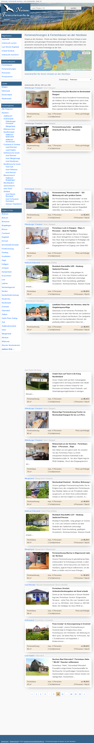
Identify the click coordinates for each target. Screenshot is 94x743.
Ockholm (5, 307)
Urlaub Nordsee (8, 51)
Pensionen (6, 73)
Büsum (4, 229)
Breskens (6, 222)
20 (80, 694)
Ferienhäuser (7, 65)
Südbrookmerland (9, 326)
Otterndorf (6, 310)
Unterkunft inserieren (10, 55)
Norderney (6, 299)
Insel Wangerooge (13, 158)
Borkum (5, 218)
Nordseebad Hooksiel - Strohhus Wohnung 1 (71, 482)
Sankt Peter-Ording (9, 318)
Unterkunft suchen (9, 43)
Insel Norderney (12, 161)
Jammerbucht (9, 186)
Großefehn (6, 256)
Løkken (5, 283)
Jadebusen (8, 116)
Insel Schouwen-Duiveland (12, 200)
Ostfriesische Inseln (12, 153)
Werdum (5, 338)
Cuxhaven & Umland (12, 144)
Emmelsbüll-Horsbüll (10, 245)
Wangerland (6, 334)
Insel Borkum (11, 155)
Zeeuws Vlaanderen (14, 204)
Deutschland (7, 95)
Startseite (6, 39)
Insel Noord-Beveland (11, 195)
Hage (4, 260)
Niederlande (6, 99)
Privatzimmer (7, 77)
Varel (4, 330)
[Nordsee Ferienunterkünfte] (15, 11)
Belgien (5, 87)
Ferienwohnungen (9, 69)
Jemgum (5, 268)
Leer (3, 280)
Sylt (3, 322)
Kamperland (6, 272)
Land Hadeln (11, 150)
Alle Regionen (7, 109)
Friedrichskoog (8, 249)
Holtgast (5, 264)
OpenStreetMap (78, 70)
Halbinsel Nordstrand (10, 141)
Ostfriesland (8, 119)
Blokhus (5, 214)
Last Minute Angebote (10, 47)
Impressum (4, 741)
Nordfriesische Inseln (12, 164)
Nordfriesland (9, 132)
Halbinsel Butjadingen (10, 179)
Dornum (5, 241)
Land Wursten (11, 147)
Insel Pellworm (12, 170)
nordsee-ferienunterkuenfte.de (34, 741)
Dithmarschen (9, 129)
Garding (5, 252)
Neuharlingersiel (8, 287)
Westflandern (9, 183)
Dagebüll (5, 237)
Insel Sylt (9, 167)
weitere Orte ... (8, 349)
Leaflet (69, 70)
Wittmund (5, 341)
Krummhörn (6, 276)
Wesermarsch (9, 175)
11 (63, 694)
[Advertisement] (58, 170)
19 (76, 694)
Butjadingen (6, 225)
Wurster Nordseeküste (11, 345)
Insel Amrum (11, 172)
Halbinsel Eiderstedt (10, 136)
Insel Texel (8, 189)
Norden (5, 291)
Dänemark (6, 91)
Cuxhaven (6, 233)
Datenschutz (14, 741)
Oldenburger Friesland (11, 122)
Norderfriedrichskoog (10, 295)
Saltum (4, 314)
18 (71, 694)
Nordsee (5, 113)
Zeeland (7, 191)
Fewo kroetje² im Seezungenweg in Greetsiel (71, 624)
